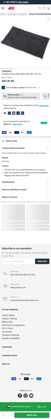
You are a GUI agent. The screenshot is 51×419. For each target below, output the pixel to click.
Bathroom (23, 14)
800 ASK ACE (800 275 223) (22, 275)
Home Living (12, 14)
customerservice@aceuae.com (24, 300)
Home (3, 14)
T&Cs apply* (19, 2)
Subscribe (42, 261)
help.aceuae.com (18, 287)
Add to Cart (32, 415)
